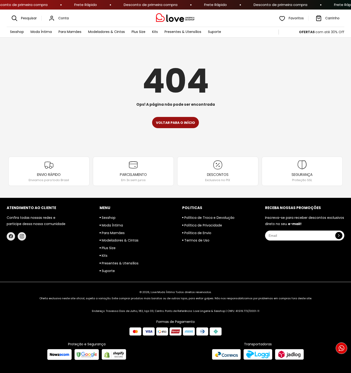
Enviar (175, 209)
